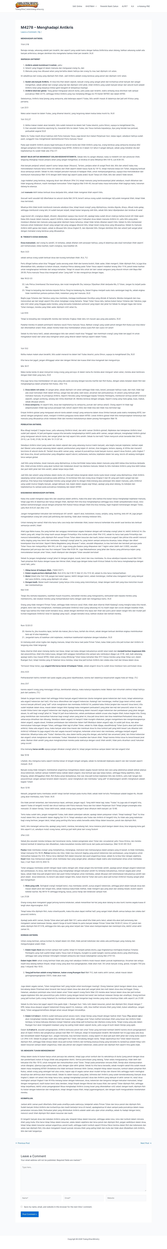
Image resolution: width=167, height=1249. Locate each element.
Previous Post (23, 1143)
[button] (95, 6)
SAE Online (77, 6)
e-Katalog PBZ (143, 6)
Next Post (146, 1143)
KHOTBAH (90, 6)
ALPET (125, 6)
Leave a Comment (28, 32)
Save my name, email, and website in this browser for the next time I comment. (58, 1207)
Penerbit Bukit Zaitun (109, 6)
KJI (132, 6)
